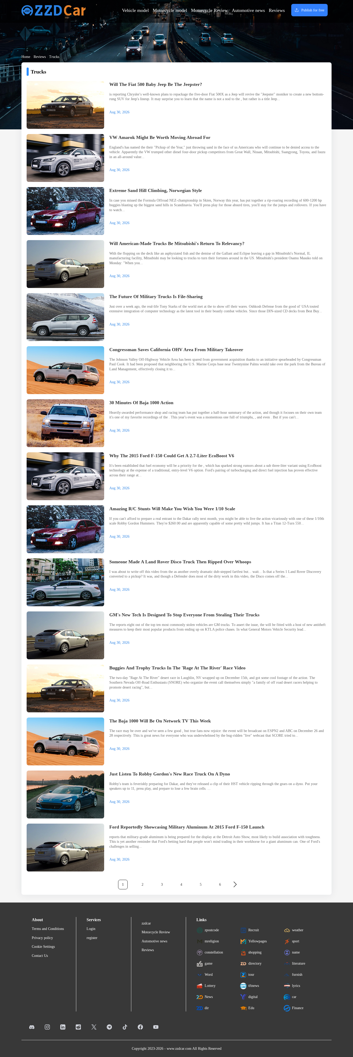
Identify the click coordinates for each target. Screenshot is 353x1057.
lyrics (296, 986)
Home (25, 57)
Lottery (210, 986)
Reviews (277, 10)
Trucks (54, 57)
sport (295, 941)
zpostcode (212, 930)
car (294, 997)
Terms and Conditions (48, 929)
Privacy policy (42, 938)
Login (91, 929)
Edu (251, 1008)
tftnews (253, 986)
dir (207, 1008)
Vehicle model (135, 10)
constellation (214, 952)
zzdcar (146, 923)
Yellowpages (257, 941)
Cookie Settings (43, 947)
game (208, 963)
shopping (255, 952)
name (296, 952)
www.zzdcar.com (179, 1049)
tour (251, 975)
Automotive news (248, 10)
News (209, 997)
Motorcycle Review (209, 10)
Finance (297, 1008)
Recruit (253, 930)
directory (255, 963)
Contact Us (40, 956)
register (92, 938)
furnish (297, 975)
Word (209, 975)
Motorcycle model (170, 10)
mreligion (212, 941)
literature (298, 963)
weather (297, 930)
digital (253, 997)
